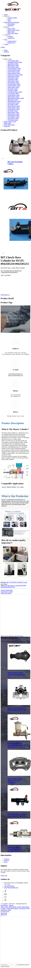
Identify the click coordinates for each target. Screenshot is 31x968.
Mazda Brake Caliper (13, 96)
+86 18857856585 (9, 886)
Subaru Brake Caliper (13, 114)
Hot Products (4, 905)
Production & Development (11, 22)
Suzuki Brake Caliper (13, 115)
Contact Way (11, 38)
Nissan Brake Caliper (13, 103)
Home (5, 14)
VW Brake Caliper (13, 120)
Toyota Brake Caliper (13, 117)
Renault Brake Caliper (14, 109)
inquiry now (4, 875)
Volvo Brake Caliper (13, 118)
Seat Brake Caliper (13, 110)
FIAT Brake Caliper (13, 78)
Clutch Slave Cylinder (7, 591)
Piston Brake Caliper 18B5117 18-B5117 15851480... (15, 780)
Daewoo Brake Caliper (14, 73)
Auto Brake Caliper (24, 908)
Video (9, 21)
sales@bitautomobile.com (15, 374)
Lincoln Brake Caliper (14, 95)
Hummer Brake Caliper (14, 85)
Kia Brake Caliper (12, 90)
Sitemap (11, 905)
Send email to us (5, 294)
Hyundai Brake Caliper (14, 84)
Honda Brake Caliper (13, 82)
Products (6, 51)
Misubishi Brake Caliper (14, 101)
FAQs (9, 19)
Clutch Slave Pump (6, 593)
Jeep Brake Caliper (13, 89)
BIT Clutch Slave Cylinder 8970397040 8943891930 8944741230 (13, 586)
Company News (12, 41)
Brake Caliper (11, 28)
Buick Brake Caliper (13, 67)
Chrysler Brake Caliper (14, 70)
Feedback (10, 36)
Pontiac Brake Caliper (14, 107)
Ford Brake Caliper (13, 79)
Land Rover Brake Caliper (15, 92)
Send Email (4, 913)
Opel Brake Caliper (13, 104)
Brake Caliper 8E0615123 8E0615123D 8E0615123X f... (17, 710)
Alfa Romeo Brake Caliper (15, 62)
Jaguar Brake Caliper (13, 87)
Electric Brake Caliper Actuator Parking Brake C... (16, 674)
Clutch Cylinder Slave (7, 590)
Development (11, 24)
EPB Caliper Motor (13, 33)
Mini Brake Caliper (13, 99)
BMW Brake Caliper (13, 65)
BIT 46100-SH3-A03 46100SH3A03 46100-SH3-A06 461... (17, 745)
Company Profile (12, 17)
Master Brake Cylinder (15, 907)
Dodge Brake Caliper (13, 76)
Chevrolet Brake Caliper (14, 68)
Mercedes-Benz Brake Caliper (16, 98)
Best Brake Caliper (6, 910)
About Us (6, 859)
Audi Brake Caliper (13, 64)
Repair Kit (7, 126)
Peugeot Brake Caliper (14, 106)
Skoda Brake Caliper (13, 112)
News (5, 39)
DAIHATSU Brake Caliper (15, 74)
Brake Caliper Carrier (13, 30)
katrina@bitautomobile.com (15, 375)
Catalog (6, 44)
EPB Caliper (11, 31)
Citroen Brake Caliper (14, 71)
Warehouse (11, 25)
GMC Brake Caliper (13, 81)
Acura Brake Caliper (13, 60)
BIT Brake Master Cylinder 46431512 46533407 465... (14, 849)
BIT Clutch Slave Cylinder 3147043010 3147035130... (17, 815)
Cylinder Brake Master (12, 908)
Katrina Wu (4, 914)
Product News (11, 42)
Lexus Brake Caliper (13, 93)
